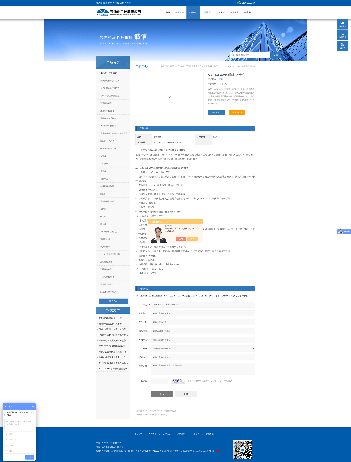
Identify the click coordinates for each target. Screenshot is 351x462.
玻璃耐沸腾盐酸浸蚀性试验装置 (113, 133)
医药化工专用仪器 (109, 73)
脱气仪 (103, 224)
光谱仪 (103, 156)
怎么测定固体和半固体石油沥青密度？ (114, 363)
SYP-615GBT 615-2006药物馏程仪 (208, 296)
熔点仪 (103, 171)
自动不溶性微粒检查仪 (110, 96)
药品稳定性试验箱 (108, 118)
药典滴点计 (105, 247)
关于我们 (153, 434)
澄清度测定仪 (106, 103)
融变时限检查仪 (107, 111)
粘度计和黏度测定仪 (109, 292)
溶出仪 (103, 194)
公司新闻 (207, 12)
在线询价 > (216, 112)
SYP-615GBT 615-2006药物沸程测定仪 (181, 296)
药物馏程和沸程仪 (108, 201)
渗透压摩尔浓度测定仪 (110, 88)
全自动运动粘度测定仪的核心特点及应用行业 (114, 340)
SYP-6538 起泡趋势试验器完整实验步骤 (114, 346)
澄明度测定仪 (106, 269)
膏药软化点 (105, 239)
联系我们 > (237, 112)
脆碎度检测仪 (106, 262)
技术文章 (221, 12)
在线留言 (234, 12)
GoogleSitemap (199, 451)
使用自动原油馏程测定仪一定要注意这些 (114, 357)
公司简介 (180, 12)
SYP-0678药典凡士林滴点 (156, 414)
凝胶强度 (104, 164)
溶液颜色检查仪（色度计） (111, 80)
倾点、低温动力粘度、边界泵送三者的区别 (114, 329)
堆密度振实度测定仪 (109, 231)
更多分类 (113, 301)
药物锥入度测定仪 (108, 284)
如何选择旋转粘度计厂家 (110, 318)
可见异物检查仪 (107, 277)
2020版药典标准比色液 (110, 254)
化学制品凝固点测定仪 (110, 148)
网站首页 (138, 434)
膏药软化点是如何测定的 (110, 323)
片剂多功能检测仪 (108, 126)
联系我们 (248, 12)
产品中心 (193, 12)
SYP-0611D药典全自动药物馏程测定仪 (238, 296)
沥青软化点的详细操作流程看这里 (114, 335)
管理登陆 (168, 451)
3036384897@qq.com (111, 443)
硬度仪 (103, 216)
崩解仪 (103, 209)
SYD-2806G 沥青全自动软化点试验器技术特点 (114, 368)
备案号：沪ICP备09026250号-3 (149, 451)
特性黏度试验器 (107, 186)
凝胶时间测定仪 (107, 141)
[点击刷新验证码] (178, 381)
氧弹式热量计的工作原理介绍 (112, 352)
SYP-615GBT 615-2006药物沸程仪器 (151, 296)
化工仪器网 (187, 451)
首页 (168, 12)
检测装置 (104, 179)
